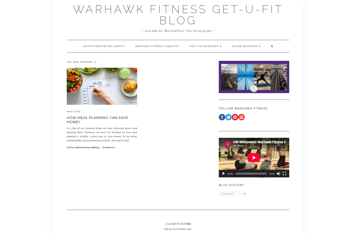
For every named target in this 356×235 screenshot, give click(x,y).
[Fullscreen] (284, 173)
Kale (188, 223)
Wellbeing (95, 147)
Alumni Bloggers (245, 46)
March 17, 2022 (73, 111)
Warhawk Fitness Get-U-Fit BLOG (178, 15)
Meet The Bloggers (204, 46)
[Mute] (278, 173)
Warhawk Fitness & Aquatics (157, 46)
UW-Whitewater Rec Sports (104, 46)
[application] (254, 158)
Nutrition (71, 147)
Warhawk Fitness (83, 147)
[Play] (223, 173)
